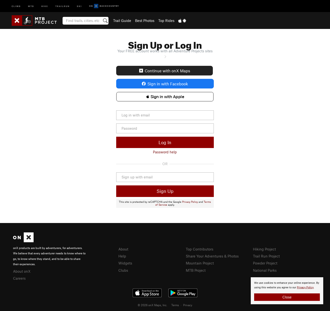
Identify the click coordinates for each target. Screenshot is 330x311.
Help (122, 256)
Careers (19, 278)
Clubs (123, 270)
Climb (16, 5)
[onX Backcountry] (104, 6)
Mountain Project (200, 263)
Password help (165, 152)
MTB (31, 5)
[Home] (37, 20)
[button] (165, 96)
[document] (287, 291)
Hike (44, 5)
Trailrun (62, 5)
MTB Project (196, 270)
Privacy (187, 305)
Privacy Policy (190, 201)
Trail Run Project (266, 256)
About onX (21, 271)
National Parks (265, 270)
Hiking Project (264, 249)
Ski (79, 5)
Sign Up (165, 191)
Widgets (125, 263)
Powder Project (265, 263)
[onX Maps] (23, 241)
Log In (164, 142)
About (123, 249)
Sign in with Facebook (167, 83)
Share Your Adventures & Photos (212, 256)
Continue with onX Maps (167, 70)
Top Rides (166, 20)
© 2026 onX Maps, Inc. (152, 305)
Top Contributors (199, 249)
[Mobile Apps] (182, 20)
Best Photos (144, 20)
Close (287, 297)
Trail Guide (122, 20)
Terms (175, 305)
